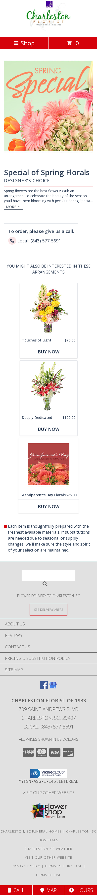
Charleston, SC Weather (48, 848)
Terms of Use (48, 875)
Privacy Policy (26, 866)
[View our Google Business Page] (53, 687)
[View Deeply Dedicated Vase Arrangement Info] (48, 387)
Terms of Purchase (63, 866)
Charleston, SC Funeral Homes (31, 831)
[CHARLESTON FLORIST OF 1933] (48, 29)
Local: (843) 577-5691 (48, 726)
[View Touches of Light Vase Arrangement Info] (48, 309)
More (11, 206)
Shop (28, 43)
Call (17, 890)
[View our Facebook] (44, 687)
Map (50, 890)
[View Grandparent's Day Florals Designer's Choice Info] (48, 464)
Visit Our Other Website (49, 792)
